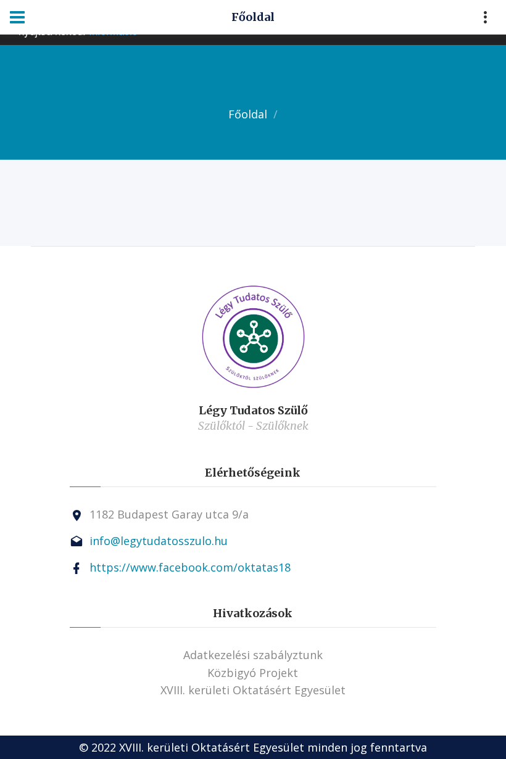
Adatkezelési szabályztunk (253, 654)
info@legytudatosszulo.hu (158, 540)
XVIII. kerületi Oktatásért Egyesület (253, 690)
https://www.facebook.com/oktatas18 (190, 567)
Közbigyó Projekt (252, 672)
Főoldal (247, 114)
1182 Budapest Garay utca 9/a (169, 514)
